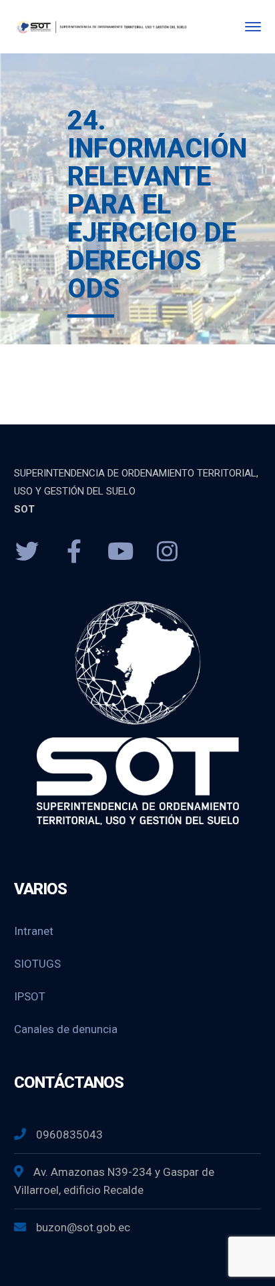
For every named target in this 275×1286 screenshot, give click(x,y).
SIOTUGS (37, 963)
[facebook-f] (74, 552)
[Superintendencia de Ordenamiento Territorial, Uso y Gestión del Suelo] (101, 26)
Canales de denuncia (65, 1029)
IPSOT (29, 996)
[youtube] (120, 552)
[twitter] (27, 552)
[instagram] (167, 552)
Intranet (33, 931)
